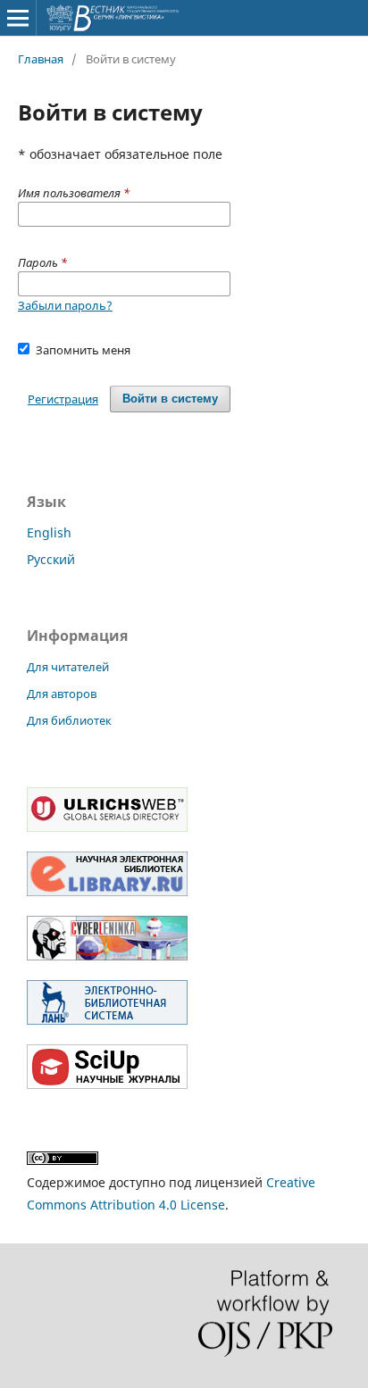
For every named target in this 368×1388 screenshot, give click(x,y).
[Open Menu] (18, 18)
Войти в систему (170, 398)
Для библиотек (69, 720)
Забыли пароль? (65, 305)
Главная (40, 59)
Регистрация (63, 399)
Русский (51, 559)
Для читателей (68, 667)
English (49, 532)
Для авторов (61, 694)
